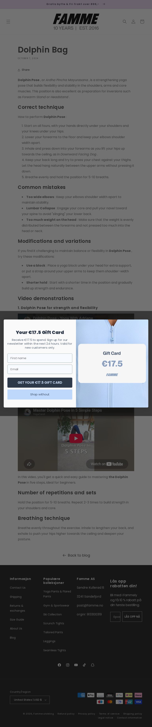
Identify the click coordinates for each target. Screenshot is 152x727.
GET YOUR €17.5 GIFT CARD (40, 382)
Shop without (39, 394)
